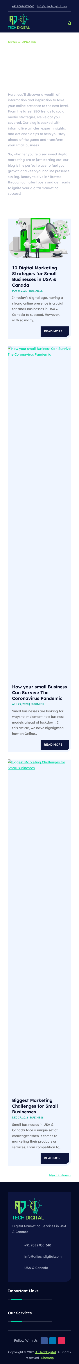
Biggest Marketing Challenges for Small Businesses (35, 1105)
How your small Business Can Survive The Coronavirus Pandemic (39, 692)
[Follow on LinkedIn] (52, 1340)
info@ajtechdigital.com (52, 6)
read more (53, 331)
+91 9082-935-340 (23, 6)
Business (36, 290)
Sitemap (47, 1358)
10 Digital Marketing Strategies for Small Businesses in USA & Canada (34, 276)
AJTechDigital (45, 1352)
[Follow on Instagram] (61, 1340)
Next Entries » (60, 1175)
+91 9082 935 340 (37, 1245)
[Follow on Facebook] (44, 1340)
